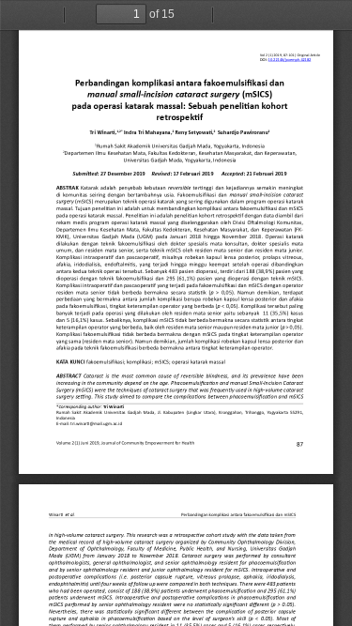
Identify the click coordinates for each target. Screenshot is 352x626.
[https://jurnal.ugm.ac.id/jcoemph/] (290, 46)
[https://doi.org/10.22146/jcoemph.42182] (284, 60)
